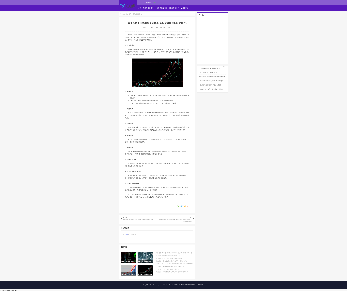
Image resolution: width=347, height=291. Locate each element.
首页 (139, 8)
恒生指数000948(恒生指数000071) (210, 68)
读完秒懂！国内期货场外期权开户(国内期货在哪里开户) (172, 272)
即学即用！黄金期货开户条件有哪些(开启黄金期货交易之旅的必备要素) (175, 220)
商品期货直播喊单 (149, 8)
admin (144, 27)
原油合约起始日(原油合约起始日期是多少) (168, 255)
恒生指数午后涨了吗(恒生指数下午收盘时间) (169, 258)
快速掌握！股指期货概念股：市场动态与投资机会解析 (171, 261)
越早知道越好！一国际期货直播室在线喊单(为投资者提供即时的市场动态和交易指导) (174, 264)
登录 (127, 234)
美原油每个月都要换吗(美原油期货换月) (167, 269)
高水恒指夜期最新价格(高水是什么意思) (211, 89)
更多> (224, 66)
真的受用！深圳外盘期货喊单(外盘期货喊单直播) (170, 266)
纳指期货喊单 (185, 8)
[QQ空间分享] (184, 206)
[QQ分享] (181, 206)
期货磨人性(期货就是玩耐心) (208, 72)
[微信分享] (178, 206)
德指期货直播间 (174, 8)
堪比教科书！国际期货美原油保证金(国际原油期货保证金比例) (174, 253)
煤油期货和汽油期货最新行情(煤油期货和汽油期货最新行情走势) (213, 81)
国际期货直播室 (162, 8)
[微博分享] (187, 206)
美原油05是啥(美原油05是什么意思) (210, 85)
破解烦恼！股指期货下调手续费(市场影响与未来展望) (138, 219)
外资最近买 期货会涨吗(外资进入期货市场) (212, 76)
